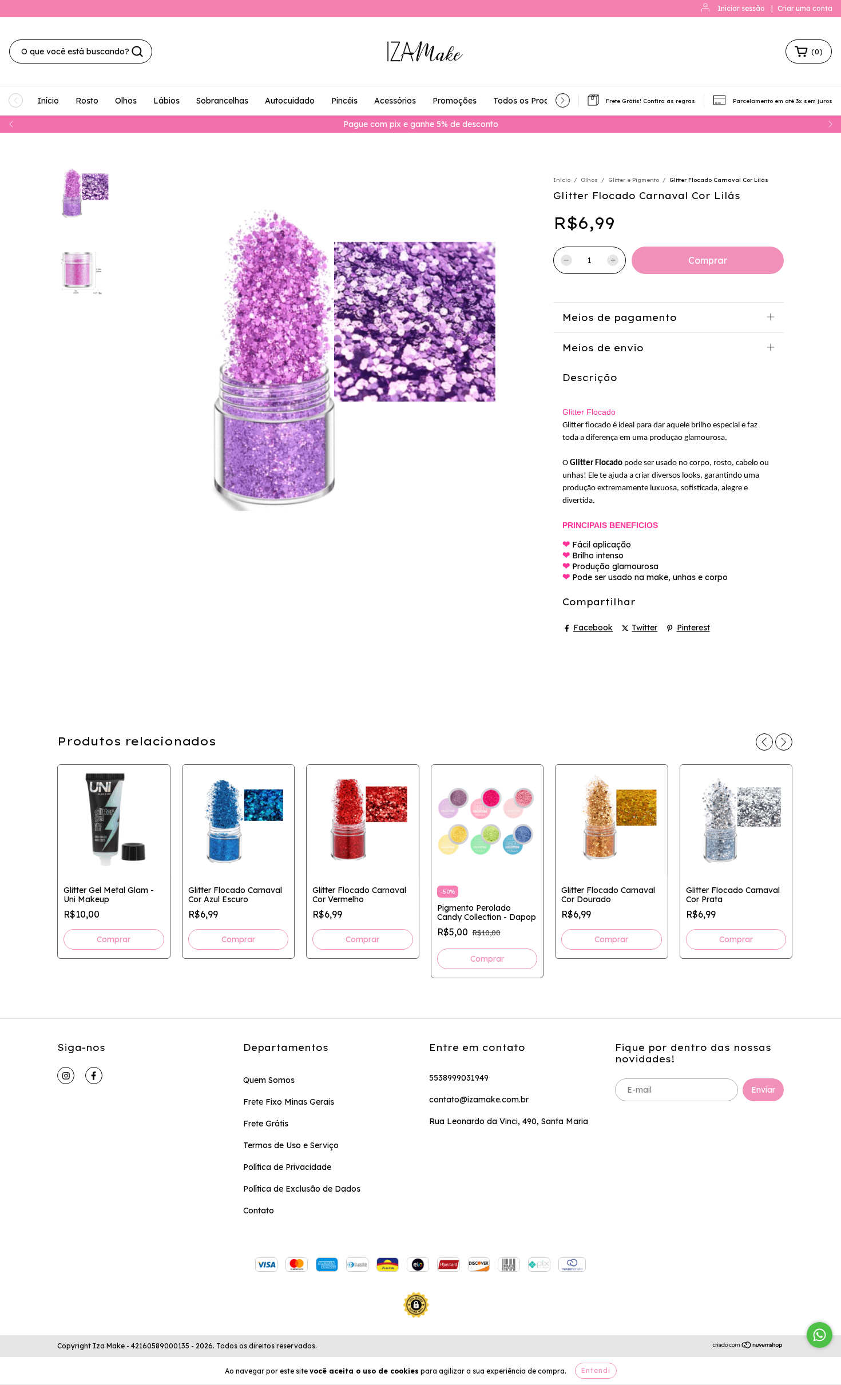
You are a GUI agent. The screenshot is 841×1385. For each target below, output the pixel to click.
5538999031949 (459, 1078)
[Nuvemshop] (748, 1346)
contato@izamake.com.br (479, 1099)
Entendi (595, 1370)
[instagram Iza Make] (65, 1075)
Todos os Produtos (529, 101)
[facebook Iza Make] (93, 1075)
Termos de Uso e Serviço (291, 1145)
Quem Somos (269, 1080)
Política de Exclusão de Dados (301, 1189)
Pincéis (344, 101)
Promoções (455, 101)
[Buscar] (137, 51)
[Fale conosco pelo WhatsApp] (819, 1335)
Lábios (166, 101)
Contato (258, 1210)
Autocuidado (290, 101)
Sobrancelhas (222, 101)
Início (48, 101)
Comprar (487, 959)
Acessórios (395, 101)
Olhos (126, 101)
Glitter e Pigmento (633, 180)
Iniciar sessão (741, 8)
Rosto (87, 101)
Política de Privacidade (287, 1167)
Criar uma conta (804, 8)
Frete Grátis (265, 1123)
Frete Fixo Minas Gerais (288, 1102)
